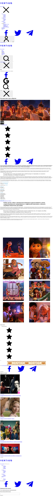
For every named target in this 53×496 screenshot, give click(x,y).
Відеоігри (3, 27)
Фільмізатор (3, 28)
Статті (2, 454)
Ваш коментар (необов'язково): (5, 491)
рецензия (7, 365)
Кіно (2, 13)
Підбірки (4, 16)
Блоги (2, 54)
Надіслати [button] (1, 495)
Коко (5, 365)
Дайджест (3, 417)
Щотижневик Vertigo (6, 24)
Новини (4, 14)
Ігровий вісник (5, 26)
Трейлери (4, 15)
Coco (2, 365)
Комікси (3, 21)
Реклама (4, 479)
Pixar (4, 365)
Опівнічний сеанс (5, 25)
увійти (13, 41)
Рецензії (4, 17)
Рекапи (4, 20)
